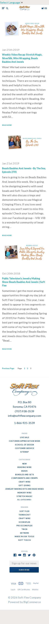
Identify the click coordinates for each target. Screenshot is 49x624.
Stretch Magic (24, 496)
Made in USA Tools (24, 536)
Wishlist (35, 589)
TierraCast (25, 515)
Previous (8, 368)
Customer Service (24, 448)
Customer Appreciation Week (24, 441)
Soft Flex (24, 511)
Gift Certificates (23, 589)
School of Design (24, 445)
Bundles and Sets (24, 474)
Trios (24, 529)
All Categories (24, 499)
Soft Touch (24, 540)
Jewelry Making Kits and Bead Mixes (24, 489)
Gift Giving (24, 485)
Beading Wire (24, 467)
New (24, 464)
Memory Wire (24, 493)
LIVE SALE (24, 437)
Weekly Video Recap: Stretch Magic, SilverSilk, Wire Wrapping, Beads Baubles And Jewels (22, 58)
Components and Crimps (24, 478)
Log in (13, 589)
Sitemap (24, 452)
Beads (24, 471)
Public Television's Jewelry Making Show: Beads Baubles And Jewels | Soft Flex (23, 282)
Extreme (24, 533)
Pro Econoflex (24, 526)
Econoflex (24, 522)
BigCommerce (32, 602)
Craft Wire (24, 482)
